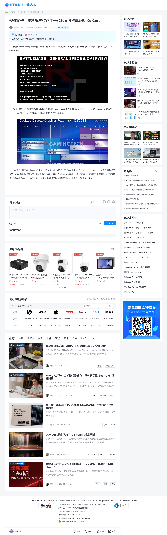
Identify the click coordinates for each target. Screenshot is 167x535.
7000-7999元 (96, 325)
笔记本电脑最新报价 (108, 299)
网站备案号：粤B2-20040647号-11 (70, 515)
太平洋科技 (14, 5)
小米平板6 (140, 238)
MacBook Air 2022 (82, 319)
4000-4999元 (56, 325)
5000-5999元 (69, 325)
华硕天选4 (96, 319)
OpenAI (102, 454)
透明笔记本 (110, 366)
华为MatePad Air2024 (133, 277)
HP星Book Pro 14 (69, 319)
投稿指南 (76, 501)
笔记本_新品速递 (33, 12)
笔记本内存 (128, 238)
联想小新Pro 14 (144, 252)
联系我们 (91, 501)
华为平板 (147, 228)
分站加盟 (99, 501)
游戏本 (29, 306)
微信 (113, 201)
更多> (113, 249)
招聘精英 (106, 501)
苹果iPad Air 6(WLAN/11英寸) (136, 287)
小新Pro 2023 (56, 319)
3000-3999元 (42, 325)
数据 (112, 395)
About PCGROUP (36, 501)
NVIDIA (112, 454)
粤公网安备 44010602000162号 (73, 521)
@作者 (99, 223)
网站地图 (114, 501)
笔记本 (13, 12)
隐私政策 (54, 501)
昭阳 (105, 484)
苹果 (24, 306)
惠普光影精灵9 (109, 319)
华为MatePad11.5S (132, 282)
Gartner (103, 395)
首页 (6, 12)
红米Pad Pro (129, 292)
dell (131, 223)
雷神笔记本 (128, 233)
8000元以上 (109, 325)
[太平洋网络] (46, 505)
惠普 (19, 306)
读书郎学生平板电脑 (132, 242)
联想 (99, 366)
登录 (92, 202)
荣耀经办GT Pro (130, 262)
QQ (104, 201)
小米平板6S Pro (149, 242)
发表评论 (110, 223)
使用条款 (84, 501)
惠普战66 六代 (29, 319)
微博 (108, 201)
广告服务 (61, 501)
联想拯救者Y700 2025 (133, 272)
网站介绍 (47, 501)
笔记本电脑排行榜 (93, 299)
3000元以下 (29, 325)
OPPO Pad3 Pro (141, 257)
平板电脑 (149, 233)
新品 (113, 484)
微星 (126, 223)
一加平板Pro (129, 247)
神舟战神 (139, 223)
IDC (94, 395)
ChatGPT (91, 454)
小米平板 (139, 233)
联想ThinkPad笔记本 (132, 228)
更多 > (157, 171)
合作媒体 (69, 501)
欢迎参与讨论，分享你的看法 (24, 210)
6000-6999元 (82, 325)
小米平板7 (128, 257)
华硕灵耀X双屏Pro (42, 319)
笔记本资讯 (21, 12)
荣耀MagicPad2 (143, 247)
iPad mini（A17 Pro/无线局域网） (138, 267)
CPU (113, 425)
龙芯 (105, 425)
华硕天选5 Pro (130, 252)
